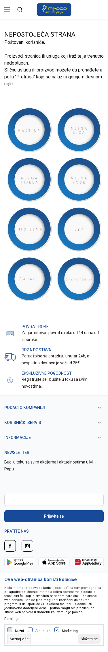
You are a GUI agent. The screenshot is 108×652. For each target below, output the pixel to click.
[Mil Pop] (54, 9)
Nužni (19, 631)
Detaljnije (11, 619)
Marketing (70, 631)
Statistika (42, 631)
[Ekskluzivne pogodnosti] (10, 379)
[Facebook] (10, 546)
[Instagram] (27, 546)
